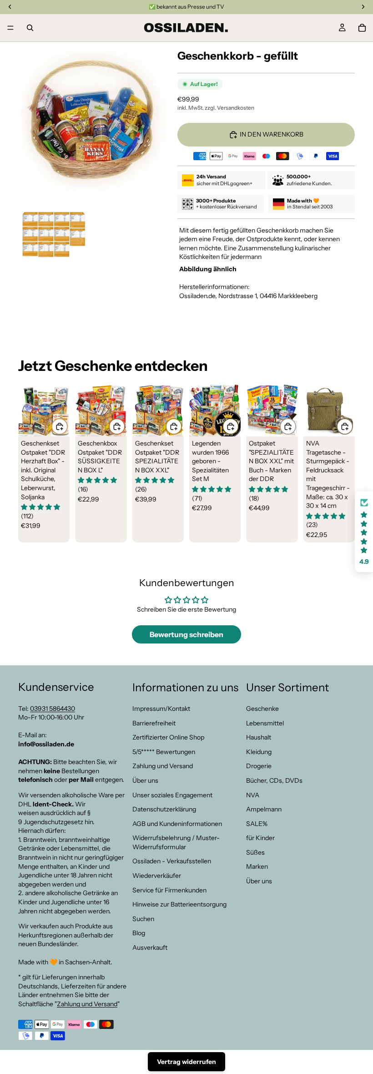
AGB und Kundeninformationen (177, 823)
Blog (138, 933)
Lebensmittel (265, 723)
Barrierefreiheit (154, 723)
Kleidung (259, 751)
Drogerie (259, 766)
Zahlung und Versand (87, 1004)
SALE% (256, 823)
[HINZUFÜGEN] (59, 426)
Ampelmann (264, 809)
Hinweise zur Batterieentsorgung (179, 904)
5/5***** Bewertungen (163, 751)
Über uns (145, 780)
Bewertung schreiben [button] (186, 634)
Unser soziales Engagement (172, 794)
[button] (364, 531)
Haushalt (258, 737)
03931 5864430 (52, 708)
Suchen (143, 918)
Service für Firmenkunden (169, 890)
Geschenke (262, 708)
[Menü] (10, 27)
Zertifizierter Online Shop (168, 737)
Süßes (255, 852)
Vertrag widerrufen (186, 1062)
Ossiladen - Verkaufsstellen (171, 861)
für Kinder (260, 838)
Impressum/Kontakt (161, 708)
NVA (252, 794)
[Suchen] (30, 28)
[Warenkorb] (362, 28)
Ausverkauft (149, 947)
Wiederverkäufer (156, 875)
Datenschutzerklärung (164, 809)
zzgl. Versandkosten (229, 107)
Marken (257, 866)
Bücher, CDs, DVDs (274, 780)
